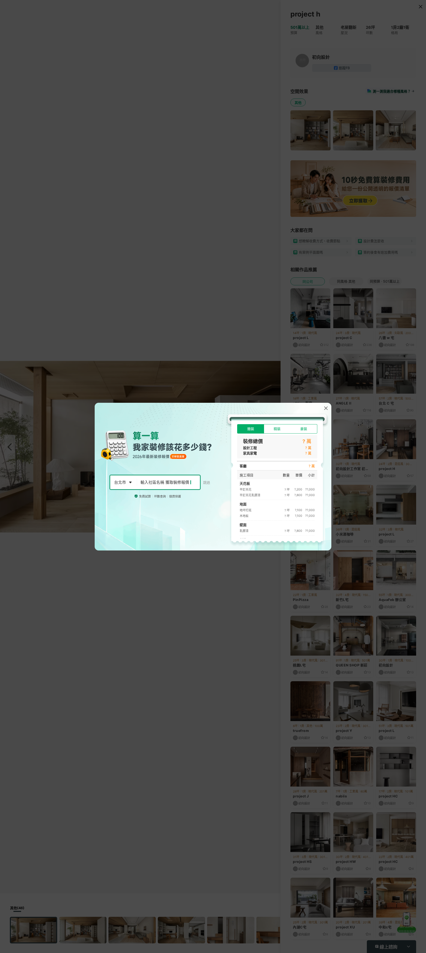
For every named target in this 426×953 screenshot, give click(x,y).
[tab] (250, 429)
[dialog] (213, 476)
